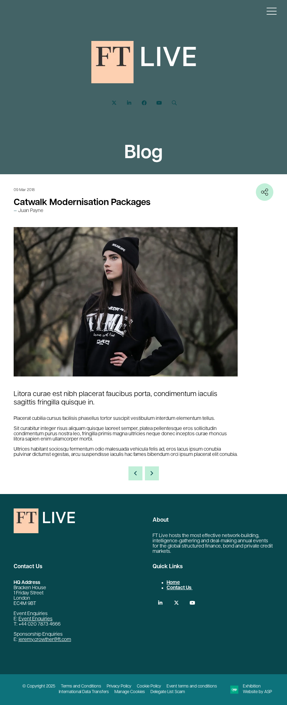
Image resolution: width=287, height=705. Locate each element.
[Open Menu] (271, 11)
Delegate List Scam (167, 692)
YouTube (159, 103)
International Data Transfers (84, 692)
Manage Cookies (129, 692)
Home (173, 582)
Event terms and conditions (192, 686)
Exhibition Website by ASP (257, 689)
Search (174, 103)
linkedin (160, 603)
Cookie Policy (149, 686)
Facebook (144, 103)
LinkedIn (128, 103)
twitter (176, 603)
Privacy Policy (119, 686)
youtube (192, 603)
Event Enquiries (35, 619)
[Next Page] (152, 473)
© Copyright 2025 (38, 686)
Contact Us (179, 588)
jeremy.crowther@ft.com (45, 639)
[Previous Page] (135, 473)
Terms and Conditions (81, 686)
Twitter (113, 103)
